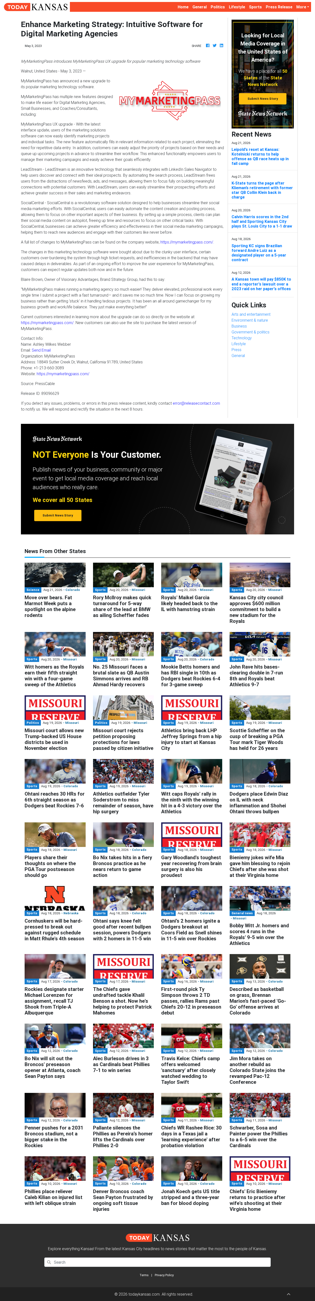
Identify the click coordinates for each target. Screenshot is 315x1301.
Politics (218, 6)
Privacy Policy (164, 1275)
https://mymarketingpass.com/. (187, 242)
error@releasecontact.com (196, 403)
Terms (144, 1275)
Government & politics (250, 331)
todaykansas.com (144, 1294)
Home (184, 6)
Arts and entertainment (251, 314)
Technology (242, 337)
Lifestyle (237, 6)
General (199, 6)
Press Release (279, 6)
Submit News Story (263, 99)
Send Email (41, 350)
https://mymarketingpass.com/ (63, 373)
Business (239, 326)
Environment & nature (250, 320)
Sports (255, 6)
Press (236, 349)
